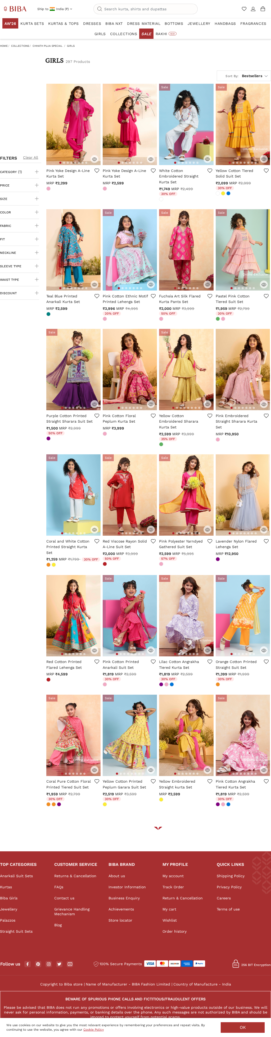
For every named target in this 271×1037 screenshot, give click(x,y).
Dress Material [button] (143, 23)
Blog (58, 925)
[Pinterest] (38, 964)
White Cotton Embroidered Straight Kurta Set (178, 176)
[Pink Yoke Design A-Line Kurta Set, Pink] (49, 189)
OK (243, 1027)
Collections (20, 45)
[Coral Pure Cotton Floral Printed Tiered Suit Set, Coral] (49, 804)
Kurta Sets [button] (32, 23)
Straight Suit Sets (16, 931)
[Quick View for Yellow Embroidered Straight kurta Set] (207, 770)
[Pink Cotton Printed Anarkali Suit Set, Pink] (105, 685)
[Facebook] (27, 964)
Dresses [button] (92, 23)
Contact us (64, 898)
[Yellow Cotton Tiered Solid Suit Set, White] (218, 194)
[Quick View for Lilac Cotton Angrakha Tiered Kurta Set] (207, 650)
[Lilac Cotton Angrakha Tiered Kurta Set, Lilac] (161, 685)
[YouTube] (70, 964)
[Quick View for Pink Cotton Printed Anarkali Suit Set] (151, 650)
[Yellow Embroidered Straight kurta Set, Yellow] (161, 800)
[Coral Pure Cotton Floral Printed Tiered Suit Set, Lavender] (59, 804)
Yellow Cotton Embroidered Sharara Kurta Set (178, 421)
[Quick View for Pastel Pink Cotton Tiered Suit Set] (264, 284)
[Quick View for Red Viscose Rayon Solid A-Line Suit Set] (151, 530)
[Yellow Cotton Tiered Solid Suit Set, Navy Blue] (229, 194)
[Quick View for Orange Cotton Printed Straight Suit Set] (264, 650)
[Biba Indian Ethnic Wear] (15, 9)
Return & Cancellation (182, 898)
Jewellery (8, 909)
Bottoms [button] (174, 23)
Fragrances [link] (253, 23)
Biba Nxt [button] (114, 23)
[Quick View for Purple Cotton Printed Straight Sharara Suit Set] (94, 404)
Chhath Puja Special (47, 45)
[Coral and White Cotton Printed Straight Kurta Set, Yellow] (54, 565)
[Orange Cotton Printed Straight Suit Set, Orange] (218, 685)
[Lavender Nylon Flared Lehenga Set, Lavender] (218, 559)
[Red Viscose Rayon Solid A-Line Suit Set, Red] (105, 564)
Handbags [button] (225, 23)
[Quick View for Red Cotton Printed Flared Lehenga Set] (94, 650)
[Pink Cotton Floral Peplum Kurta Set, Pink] (105, 434)
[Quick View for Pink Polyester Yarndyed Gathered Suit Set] (207, 530)
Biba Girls (8, 898)
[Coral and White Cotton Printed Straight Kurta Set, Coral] (49, 565)
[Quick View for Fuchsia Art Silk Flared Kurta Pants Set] (207, 284)
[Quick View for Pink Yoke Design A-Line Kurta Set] (94, 159)
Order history (174, 931)
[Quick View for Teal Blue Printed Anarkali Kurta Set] (94, 284)
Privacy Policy (229, 887)
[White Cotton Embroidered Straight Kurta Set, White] (161, 199)
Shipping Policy (231, 876)
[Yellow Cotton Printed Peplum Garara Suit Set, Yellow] (105, 804)
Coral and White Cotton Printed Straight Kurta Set (67, 547)
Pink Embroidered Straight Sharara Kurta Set (236, 421)
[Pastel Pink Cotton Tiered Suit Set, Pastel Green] (218, 319)
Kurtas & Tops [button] (63, 23)
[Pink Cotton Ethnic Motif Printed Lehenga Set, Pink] (105, 319)
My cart (169, 909)
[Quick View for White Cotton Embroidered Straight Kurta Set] (207, 159)
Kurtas (6, 887)
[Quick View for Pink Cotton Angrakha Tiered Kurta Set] (264, 770)
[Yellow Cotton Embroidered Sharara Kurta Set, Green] (161, 444)
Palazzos (7, 920)
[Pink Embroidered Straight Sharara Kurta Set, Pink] (218, 440)
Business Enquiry (124, 898)
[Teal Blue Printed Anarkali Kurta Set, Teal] (49, 314)
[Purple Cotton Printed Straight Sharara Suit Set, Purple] (49, 439)
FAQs (58, 887)
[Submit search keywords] (100, 9)
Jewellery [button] (199, 23)
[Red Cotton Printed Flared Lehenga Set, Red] (49, 680)
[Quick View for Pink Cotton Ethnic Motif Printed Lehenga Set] (151, 284)
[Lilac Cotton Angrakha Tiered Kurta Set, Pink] (167, 685)
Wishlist (169, 920)
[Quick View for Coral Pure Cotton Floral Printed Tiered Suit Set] (94, 770)
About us (117, 876)
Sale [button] (146, 34)
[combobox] (145, 9)
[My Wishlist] (244, 11)
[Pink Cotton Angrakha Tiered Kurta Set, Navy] (229, 804)
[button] (253, 11)
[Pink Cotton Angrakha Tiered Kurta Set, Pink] (223, 804)
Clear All (30, 157)
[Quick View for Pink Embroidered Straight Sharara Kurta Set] (264, 404)
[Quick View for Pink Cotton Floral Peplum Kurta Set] (151, 404)
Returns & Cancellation (75, 876)
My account (173, 876)
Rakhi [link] (165, 34)
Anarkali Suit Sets (16, 876)
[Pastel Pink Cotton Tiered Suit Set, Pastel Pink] (223, 319)
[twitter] (59, 964)
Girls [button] (100, 34)
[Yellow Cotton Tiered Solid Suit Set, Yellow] (223, 194)
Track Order (173, 887)
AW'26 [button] (10, 23)
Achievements (121, 909)
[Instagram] (48, 964)
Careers (224, 898)
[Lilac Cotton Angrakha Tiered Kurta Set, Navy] (172, 685)
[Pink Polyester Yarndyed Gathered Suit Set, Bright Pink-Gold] (161, 564)
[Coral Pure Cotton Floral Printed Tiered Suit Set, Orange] (54, 804)
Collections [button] (123, 34)
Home (4, 45)
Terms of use (228, 909)
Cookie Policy (93, 1029)
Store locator (120, 920)
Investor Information (127, 887)
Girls (71, 45)
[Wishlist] (97, 174)
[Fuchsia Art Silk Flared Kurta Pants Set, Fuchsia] (161, 319)
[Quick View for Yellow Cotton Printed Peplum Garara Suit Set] (151, 770)
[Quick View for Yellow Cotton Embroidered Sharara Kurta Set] (207, 404)
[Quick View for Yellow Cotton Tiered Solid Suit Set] (264, 159)
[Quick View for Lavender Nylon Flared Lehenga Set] (264, 530)
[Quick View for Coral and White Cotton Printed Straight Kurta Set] (94, 530)
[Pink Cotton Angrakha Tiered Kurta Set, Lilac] (218, 804)
